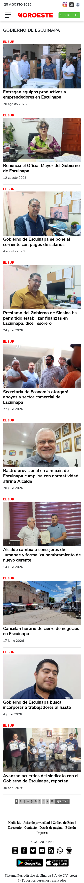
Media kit (14, 823)
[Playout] (65, 4)
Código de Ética (63, 823)
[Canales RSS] (51, 850)
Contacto (30, 828)
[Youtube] (42, 850)
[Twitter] (33, 850)
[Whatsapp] (60, 850)
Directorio (15, 828)
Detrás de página (51, 828)
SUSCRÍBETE (69, 15)
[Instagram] (15, 850)
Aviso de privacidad (36, 823)
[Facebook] (24, 850)
